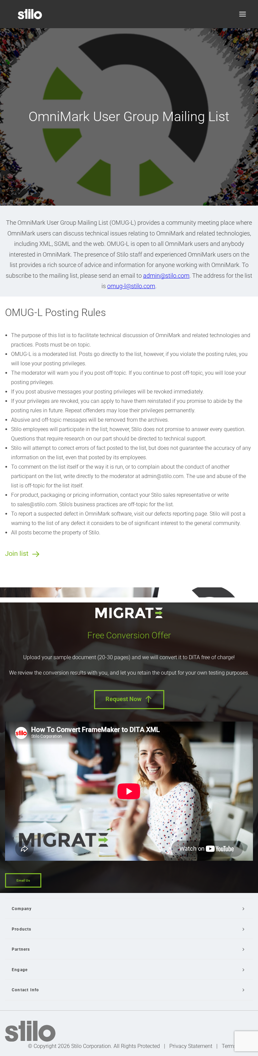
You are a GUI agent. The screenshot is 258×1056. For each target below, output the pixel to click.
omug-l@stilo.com (131, 285)
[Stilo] (30, 14)
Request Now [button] (123, 698)
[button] (242, 14)
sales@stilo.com (36, 504)
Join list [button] (17, 553)
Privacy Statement (190, 1046)
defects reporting (174, 514)
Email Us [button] (23, 880)
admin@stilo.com (166, 275)
